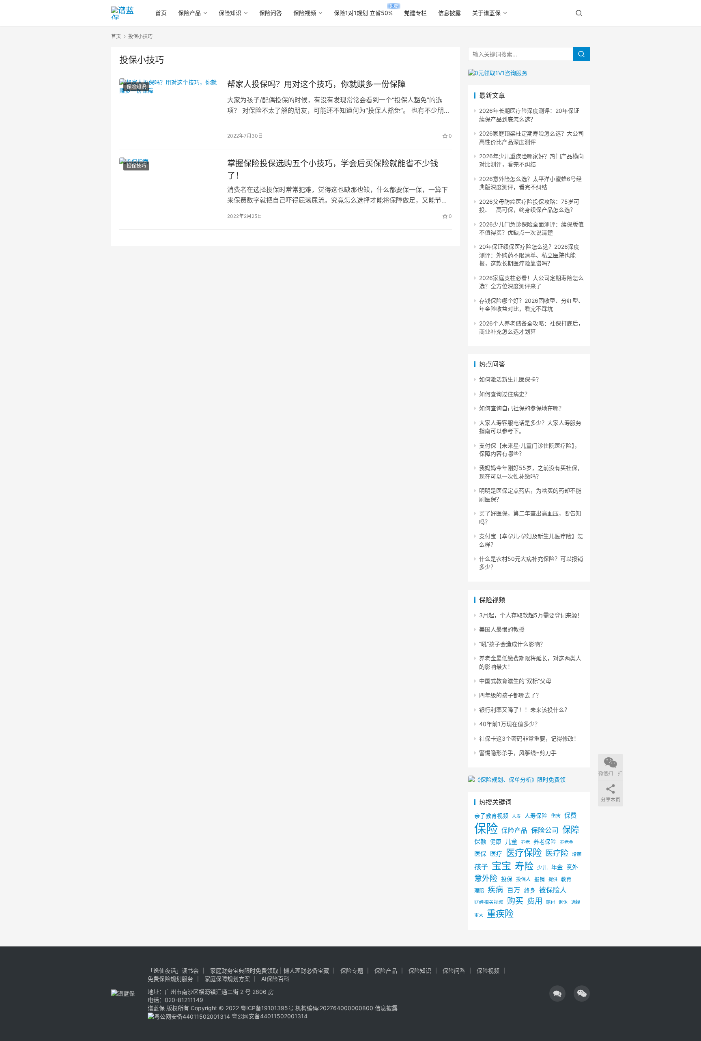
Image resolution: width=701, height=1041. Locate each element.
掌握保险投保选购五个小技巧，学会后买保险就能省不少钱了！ (332, 169)
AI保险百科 (275, 978)
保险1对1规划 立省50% (363, 12)
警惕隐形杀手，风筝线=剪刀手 (518, 752)
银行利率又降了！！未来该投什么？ (524, 709)
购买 (515, 901)
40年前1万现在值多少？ (509, 723)
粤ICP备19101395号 (267, 1007)
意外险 (485, 878)
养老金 (566, 842)
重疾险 (500, 913)
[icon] (557, 993)
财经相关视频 (488, 902)
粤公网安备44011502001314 (268, 1016)
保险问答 (270, 12)
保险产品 (189, 12)
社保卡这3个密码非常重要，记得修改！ (529, 738)
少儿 (542, 867)
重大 (478, 915)
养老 (525, 842)
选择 (575, 902)
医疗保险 (524, 852)
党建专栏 (415, 12)
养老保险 (544, 841)
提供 (552, 879)
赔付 (550, 902)
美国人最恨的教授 (502, 629)
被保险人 (553, 890)
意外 (572, 867)
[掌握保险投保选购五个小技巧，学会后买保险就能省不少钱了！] (169, 188)
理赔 (479, 891)
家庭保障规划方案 (227, 978)
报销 (539, 879)
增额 (577, 854)
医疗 (496, 854)
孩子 (481, 866)
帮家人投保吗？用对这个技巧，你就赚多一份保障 (316, 84)
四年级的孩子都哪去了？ (510, 695)
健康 (495, 841)
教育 (566, 879)
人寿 (516, 816)
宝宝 (501, 866)
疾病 (495, 889)
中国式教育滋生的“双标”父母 (515, 680)
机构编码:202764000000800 (335, 1007)
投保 (506, 878)
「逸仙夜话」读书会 (173, 970)
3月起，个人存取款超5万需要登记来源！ (531, 615)
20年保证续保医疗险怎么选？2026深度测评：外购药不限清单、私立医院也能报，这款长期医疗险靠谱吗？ (529, 255)
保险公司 (545, 830)
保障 (570, 829)
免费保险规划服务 (170, 978)
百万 (513, 890)
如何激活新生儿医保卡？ (510, 379)
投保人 (523, 879)
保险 (486, 828)
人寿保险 (536, 816)
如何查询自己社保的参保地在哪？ (521, 408)
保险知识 (230, 12)
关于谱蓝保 (486, 12)
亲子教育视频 (491, 815)
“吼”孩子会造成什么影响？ (512, 643)
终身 (529, 890)
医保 (480, 854)
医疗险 (556, 853)
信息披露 (449, 12)
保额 (480, 841)
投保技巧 (136, 166)
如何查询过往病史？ (504, 393)
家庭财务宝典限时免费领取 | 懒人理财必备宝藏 (269, 970)
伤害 (556, 816)
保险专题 (351, 970)
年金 (557, 867)
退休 (563, 902)
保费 (570, 815)
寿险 (524, 866)
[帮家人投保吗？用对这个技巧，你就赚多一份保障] (169, 109)
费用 (534, 901)
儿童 (511, 841)
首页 (161, 12)
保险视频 (304, 12)
